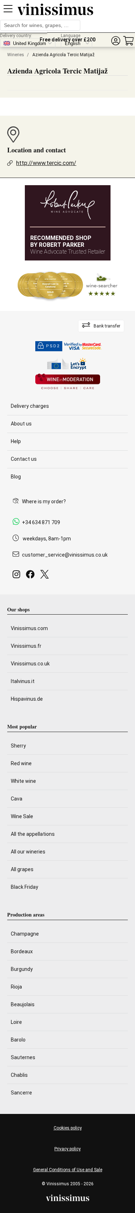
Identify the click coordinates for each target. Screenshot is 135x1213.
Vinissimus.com (29, 628)
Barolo (18, 1040)
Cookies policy (68, 1128)
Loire (16, 1022)
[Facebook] (31, 576)
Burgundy (22, 969)
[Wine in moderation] (67, 382)
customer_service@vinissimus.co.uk (65, 555)
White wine (23, 781)
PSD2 (53, 346)
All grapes (22, 869)
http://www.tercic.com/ (46, 163)
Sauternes (23, 1057)
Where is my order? (44, 501)
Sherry (18, 746)
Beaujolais (23, 1004)
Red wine (21, 763)
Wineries (15, 54)
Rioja (16, 987)
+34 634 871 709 (41, 522)
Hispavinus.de (27, 699)
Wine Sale (22, 816)
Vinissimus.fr (26, 646)
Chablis (19, 1075)
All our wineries (28, 852)
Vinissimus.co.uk (30, 663)
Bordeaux (22, 951)
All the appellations (33, 834)
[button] (115, 41)
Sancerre (21, 1093)
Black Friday (24, 887)
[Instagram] (18, 576)
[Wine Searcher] (68, 286)
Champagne (25, 934)
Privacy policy (67, 1148)
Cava (16, 799)
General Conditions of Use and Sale (67, 1169)
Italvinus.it (23, 681)
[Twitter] (45, 576)
